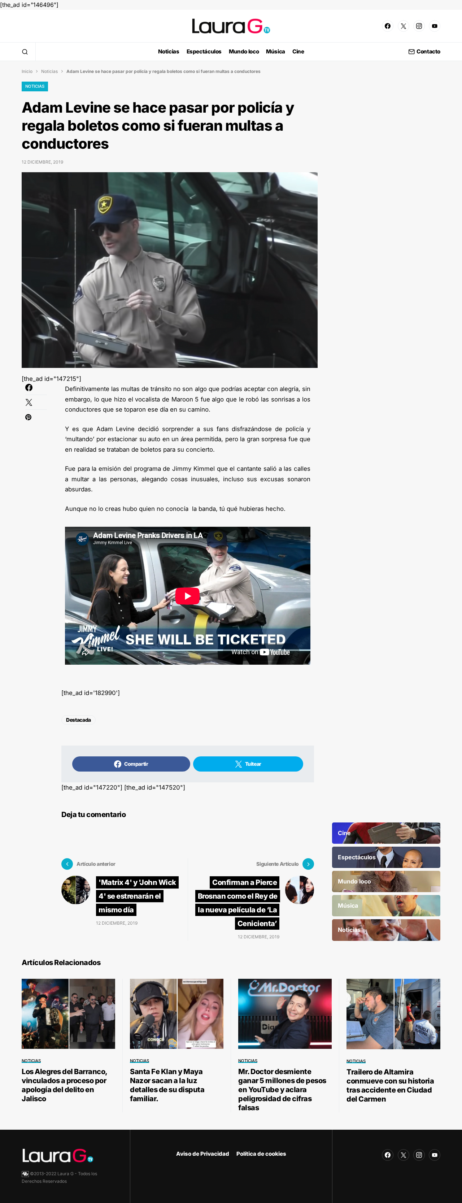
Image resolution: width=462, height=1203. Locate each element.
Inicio (27, 71)
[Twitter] (403, 26)
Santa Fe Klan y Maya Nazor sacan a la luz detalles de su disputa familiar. (167, 1085)
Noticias (49, 71)
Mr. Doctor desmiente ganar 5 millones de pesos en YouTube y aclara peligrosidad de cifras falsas (282, 1089)
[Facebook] (387, 26)
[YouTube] (434, 26)
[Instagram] (419, 26)
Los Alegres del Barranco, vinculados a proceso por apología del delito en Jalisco (64, 1085)
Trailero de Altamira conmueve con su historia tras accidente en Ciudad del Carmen (390, 1085)
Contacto (428, 51)
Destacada (78, 720)
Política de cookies (261, 1153)
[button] (25, 51)
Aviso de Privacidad (202, 1153)
